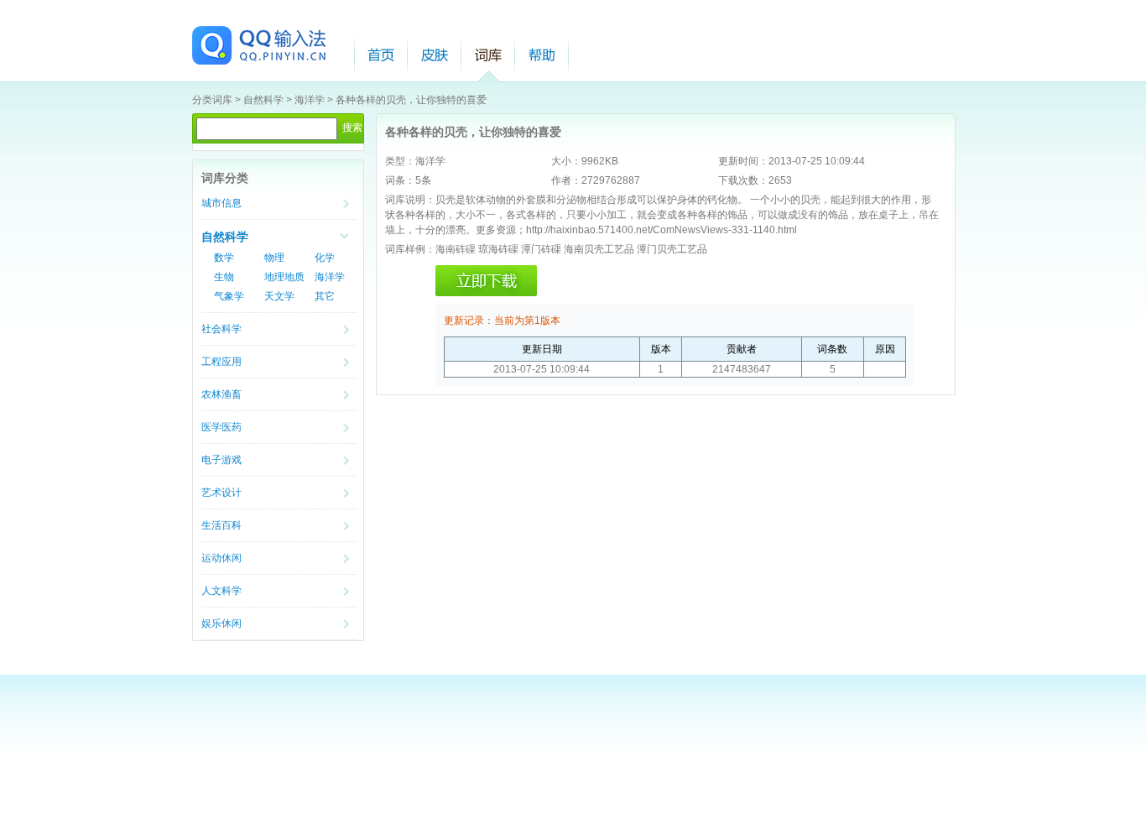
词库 (488, 55)
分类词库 (212, 100)
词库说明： (410, 200)
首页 (380, 55)
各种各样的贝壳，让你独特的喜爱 (411, 100)
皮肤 (434, 55)
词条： (400, 180)
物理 (274, 257)
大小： (566, 161)
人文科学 (221, 591)
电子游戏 (221, 460)
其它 (325, 296)
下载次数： (743, 180)
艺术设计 (221, 492)
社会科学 (221, 329)
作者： (566, 180)
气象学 (229, 296)
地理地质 (284, 277)
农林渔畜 (221, 394)
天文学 (279, 296)
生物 (224, 277)
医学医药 (221, 427)
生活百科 (221, 525)
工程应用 (221, 362)
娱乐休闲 (221, 623)
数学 (224, 257)
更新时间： (743, 161)
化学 (325, 257)
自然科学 (263, 100)
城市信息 (221, 203)
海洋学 (309, 100)
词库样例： (410, 249)
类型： (400, 161)
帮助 (542, 55)
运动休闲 (221, 558)
